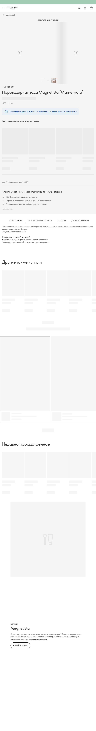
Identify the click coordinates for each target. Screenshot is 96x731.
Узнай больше (7, 209)
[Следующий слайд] (76, 53)
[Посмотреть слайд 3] (53, 80)
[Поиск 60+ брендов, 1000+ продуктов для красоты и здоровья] (79, 8)
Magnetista (8, 87)
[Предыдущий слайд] (20, 53)
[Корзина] (91, 8)
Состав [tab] (61, 220)
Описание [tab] (16, 220)
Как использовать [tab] (40, 220)
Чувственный (10, 15)
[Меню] (3, 8)
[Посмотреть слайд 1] (42, 80)
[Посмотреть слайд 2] (48, 80)
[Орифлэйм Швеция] (12, 8)
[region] (48, 53)
